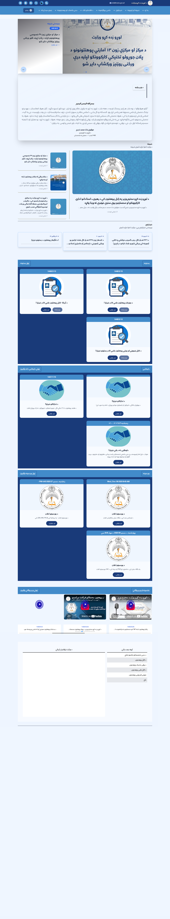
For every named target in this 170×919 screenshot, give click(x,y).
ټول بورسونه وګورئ (27, 473)
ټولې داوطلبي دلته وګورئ (30, 369)
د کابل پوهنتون (140, 660)
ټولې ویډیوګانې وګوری (29, 590)
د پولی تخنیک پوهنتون (137, 665)
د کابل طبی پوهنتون (138, 670)
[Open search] (46, 3)
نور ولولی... (118, 523)
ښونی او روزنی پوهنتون (137, 675)
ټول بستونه (24, 263)
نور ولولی (113, 309)
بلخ (145, 680)
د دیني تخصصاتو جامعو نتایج (135, 655)
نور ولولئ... (51, 523)
